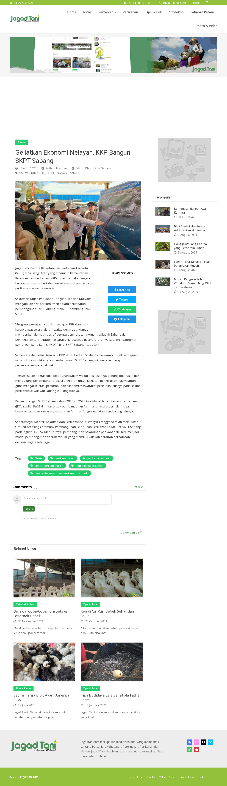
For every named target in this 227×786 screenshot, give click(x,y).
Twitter (124, 299)
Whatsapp (124, 309)
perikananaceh (64, 458)
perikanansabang (98, 458)
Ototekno (176, 12)
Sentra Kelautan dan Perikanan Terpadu (61, 473)
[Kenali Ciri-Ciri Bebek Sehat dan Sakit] (112, 578)
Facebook (123, 290)
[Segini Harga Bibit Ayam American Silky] (44, 662)
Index (131, 777)
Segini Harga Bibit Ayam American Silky (42, 697)
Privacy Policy (187, 777)
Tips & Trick (90, 604)
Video (162, 777)
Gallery (173, 777)
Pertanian (105, 12)
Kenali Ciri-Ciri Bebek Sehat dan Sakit (107, 613)
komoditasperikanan (89, 466)
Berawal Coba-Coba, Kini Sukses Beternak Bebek (40, 613)
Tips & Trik (153, 12)
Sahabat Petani (202, 12)
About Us (151, 777)
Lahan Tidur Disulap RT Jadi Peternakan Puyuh (192, 264)
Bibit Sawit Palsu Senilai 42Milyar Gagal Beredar (189, 228)
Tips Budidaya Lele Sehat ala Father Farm (111, 697)
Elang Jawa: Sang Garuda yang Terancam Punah (190, 246)
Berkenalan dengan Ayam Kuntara (191, 210)
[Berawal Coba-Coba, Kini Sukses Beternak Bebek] (44, 578)
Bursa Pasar (23, 688)
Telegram (124, 319)
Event (140, 777)
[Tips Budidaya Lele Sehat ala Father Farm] (112, 662)
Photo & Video (206, 26)
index (196, 2)
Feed (200, 777)
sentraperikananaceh (49, 466)
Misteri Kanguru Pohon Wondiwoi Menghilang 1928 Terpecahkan (192, 283)
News (87, 12)
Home (71, 12)
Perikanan (130, 12)
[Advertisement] (113, 104)
